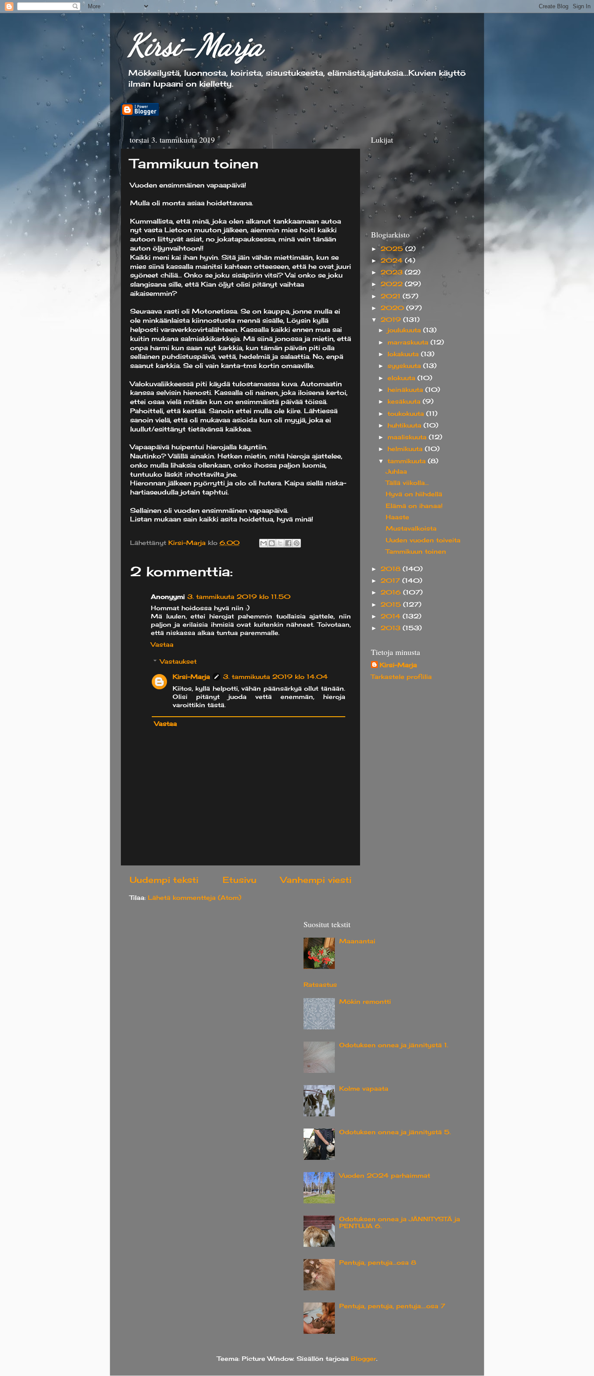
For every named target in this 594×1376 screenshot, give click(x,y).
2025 (392, 248)
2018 (391, 568)
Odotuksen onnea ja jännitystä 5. (395, 1132)
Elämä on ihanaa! (414, 505)
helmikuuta (406, 448)
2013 (391, 628)
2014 (391, 616)
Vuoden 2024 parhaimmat (384, 1175)
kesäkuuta (405, 401)
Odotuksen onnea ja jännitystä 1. (393, 1045)
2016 (391, 592)
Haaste (397, 517)
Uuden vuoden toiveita (423, 540)
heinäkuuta (406, 389)
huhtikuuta (405, 425)
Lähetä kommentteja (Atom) (194, 897)
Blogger (363, 1358)
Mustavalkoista (411, 528)
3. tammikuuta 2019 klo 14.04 (275, 676)
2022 (392, 284)
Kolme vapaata (363, 1088)
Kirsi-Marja (195, 45)
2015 (391, 604)
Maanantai (357, 941)
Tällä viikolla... (407, 482)
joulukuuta (405, 330)
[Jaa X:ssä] (280, 543)
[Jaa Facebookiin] (288, 543)
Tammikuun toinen (416, 551)
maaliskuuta (408, 437)
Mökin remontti (365, 1001)
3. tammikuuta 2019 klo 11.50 (238, 596)
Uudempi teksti (164, 880)
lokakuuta (404, 354)
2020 (393, 307)
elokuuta (402, 377)
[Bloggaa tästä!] (271, 543)
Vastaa (162, 644)
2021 (391, 296)
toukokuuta (406, 413)
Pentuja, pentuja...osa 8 (377, 1262)
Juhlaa (396, 471)
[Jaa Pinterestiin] (296, 543)
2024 (392, 260)
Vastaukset (178, 661)
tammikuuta (407, 461)
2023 (392, 272)
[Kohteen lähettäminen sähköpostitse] (263, 543)
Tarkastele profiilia (401, 676)
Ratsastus (320, 984)
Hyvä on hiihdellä (414, 494)
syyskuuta (405, 365)
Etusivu (240, 880)
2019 (391, 319)
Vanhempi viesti (315, 880)
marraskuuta (408, 342)
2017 (391, 580)
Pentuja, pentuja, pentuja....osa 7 (392, 1306)
